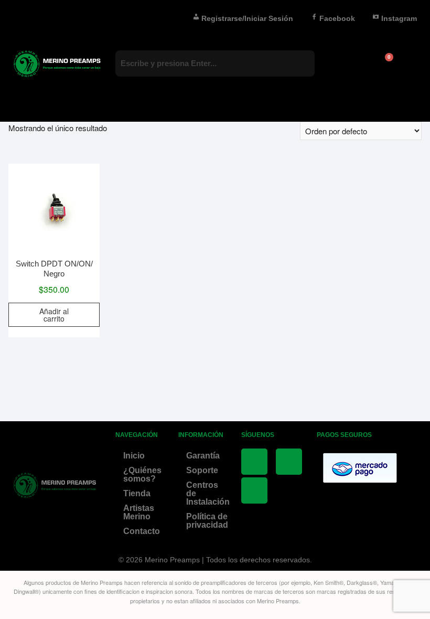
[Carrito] (384, 63)
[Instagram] (254, 490)
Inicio (134, 455)
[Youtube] (289, 462)
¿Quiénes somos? (142, 474)
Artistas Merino (138, 512)
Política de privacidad (207, 520)
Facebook (337, 18)
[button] (215, 101)
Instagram (399, 18)
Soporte (202, 470)
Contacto (141, 531)
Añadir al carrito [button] (54, 315)
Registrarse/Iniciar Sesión (247, 18)
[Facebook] (254, 462)
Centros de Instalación (208, 493)
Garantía (203, 455)
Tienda (136, 493)
